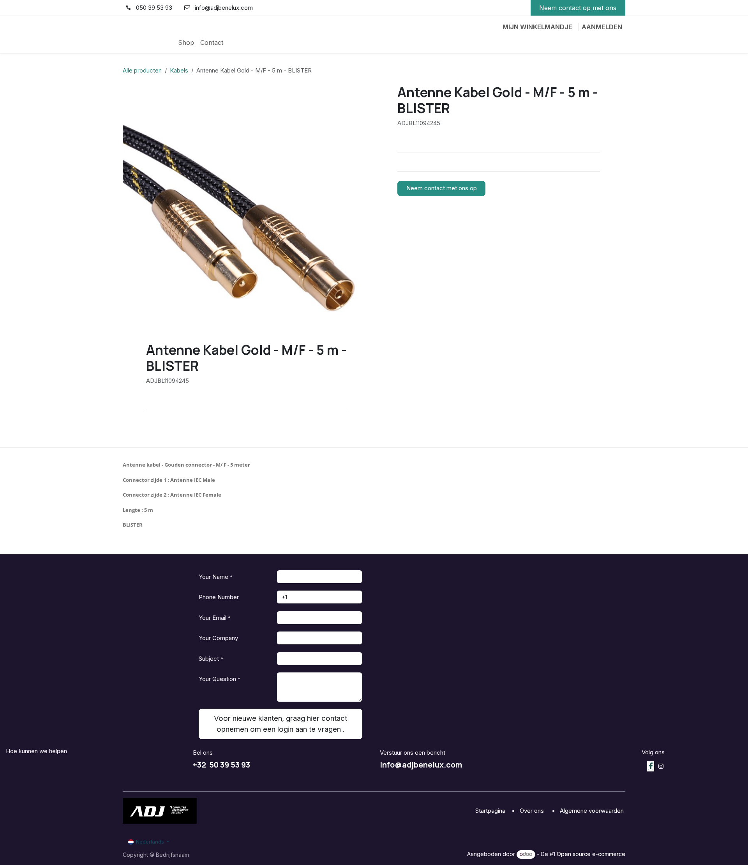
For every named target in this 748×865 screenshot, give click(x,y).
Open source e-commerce (591, 854)
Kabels (179, 70)
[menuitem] (186, 42)
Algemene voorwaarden (592, 810)
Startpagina (491, 810)
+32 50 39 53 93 (221, 764)
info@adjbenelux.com (421, 764)
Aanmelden (602, 27)
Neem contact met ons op (441, 188)
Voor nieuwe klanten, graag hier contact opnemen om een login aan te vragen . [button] (280, 724)
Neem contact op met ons (577, 8)
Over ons (532, 810)
